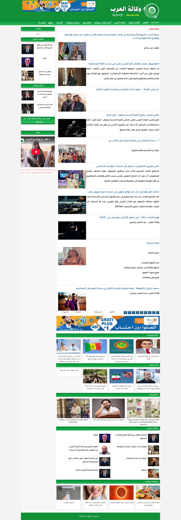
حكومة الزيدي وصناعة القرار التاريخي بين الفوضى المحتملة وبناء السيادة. (83, 448)
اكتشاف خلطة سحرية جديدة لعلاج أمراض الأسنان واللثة (95, 504)
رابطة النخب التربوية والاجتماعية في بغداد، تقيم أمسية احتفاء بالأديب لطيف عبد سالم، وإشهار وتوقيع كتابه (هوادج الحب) (112, 37)
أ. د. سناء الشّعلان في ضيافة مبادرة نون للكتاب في (133, 141)
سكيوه (144, 470)
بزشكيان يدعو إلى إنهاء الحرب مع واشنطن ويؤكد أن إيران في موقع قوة (148, 387)
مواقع (50, 23)
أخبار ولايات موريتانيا (102, 23)
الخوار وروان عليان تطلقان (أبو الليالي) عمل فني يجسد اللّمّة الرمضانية (124, 64)
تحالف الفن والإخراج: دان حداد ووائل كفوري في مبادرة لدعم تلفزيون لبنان (123, 192)
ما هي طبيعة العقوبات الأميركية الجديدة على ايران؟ (121, 387)
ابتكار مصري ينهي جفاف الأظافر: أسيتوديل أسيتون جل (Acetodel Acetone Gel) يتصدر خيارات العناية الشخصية (143, 422)
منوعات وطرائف (73, 23)
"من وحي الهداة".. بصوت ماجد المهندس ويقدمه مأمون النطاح (127, 89)
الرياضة (59, 23)
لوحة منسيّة (153, 243)
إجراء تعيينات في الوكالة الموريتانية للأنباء (148, 357)
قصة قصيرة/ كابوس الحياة (87, 470)
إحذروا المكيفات (69, 502)
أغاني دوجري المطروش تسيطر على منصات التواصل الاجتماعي (127, 166)
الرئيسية (154, 23)
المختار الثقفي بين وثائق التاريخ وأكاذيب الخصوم (44, 46)
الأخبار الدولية (134, 23)
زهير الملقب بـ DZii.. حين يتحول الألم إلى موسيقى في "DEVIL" (129, 217)
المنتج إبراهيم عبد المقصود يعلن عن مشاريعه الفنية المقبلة (73, 421)
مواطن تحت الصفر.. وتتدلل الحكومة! (44, 73)
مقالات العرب (119, 23)
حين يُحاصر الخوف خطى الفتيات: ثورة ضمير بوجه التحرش (83, 460)
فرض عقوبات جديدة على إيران (69, 370)
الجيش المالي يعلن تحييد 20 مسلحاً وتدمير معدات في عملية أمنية (95, 387)
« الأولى (112, 312)
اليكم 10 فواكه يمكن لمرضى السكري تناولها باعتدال (148, 504)
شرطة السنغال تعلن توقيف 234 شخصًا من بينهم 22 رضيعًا (95, 357)
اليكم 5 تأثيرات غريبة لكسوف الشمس (121, 502)
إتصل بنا (42, 23)
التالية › (78, 312)
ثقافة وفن (87, 23)
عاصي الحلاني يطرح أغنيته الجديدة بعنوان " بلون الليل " (132, 115)
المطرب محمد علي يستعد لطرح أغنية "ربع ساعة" (108, 420)
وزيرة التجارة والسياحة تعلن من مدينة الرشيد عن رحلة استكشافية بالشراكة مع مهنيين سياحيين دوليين (36, 171)
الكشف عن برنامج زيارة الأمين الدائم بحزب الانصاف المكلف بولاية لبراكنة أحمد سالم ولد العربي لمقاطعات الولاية (69, 358)
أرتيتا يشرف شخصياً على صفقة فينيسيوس (45, 106)
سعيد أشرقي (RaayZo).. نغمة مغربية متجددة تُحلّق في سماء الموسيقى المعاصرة (117, 288)
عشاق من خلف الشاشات (136, 459)
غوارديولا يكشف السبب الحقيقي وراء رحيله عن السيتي (44, 94)
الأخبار (145, 23)
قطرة (45, 58)
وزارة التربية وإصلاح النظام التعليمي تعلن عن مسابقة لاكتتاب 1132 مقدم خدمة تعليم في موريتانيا (122, 358)
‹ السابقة (98, 312)
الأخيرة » (65, 312)
